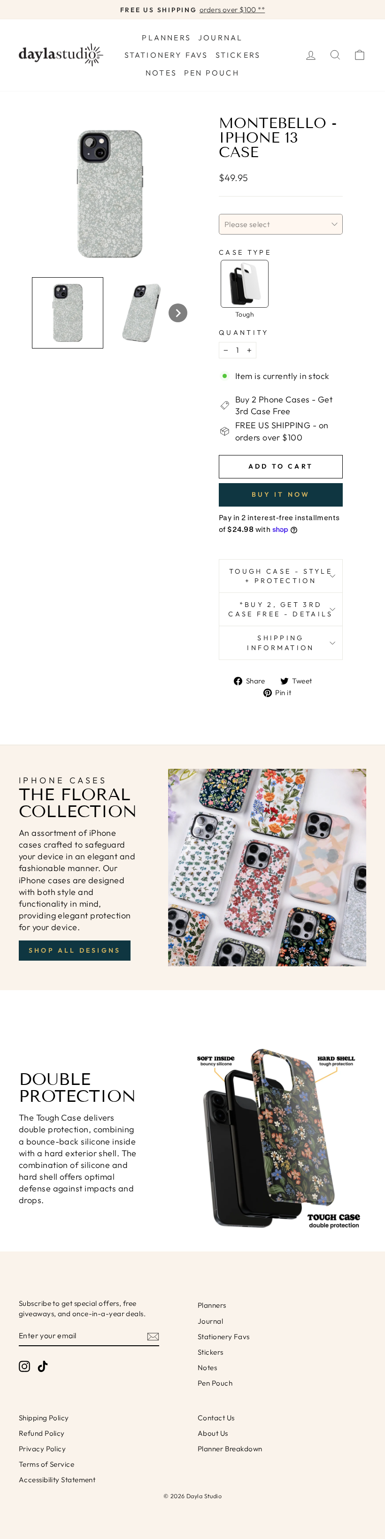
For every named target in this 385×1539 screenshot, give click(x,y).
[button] (67, 313)
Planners (166, 37)
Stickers (238, 55)
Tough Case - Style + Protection (280, 576)
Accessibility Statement (57, 1479)
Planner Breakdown (230, 1448)
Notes (161, 72)
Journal (220, 37)
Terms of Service (46, 1464)
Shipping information (281, 643)
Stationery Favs (166, 55)
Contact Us (216, 1417)
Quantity (244, 332)
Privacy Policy (42, 1448)
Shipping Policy (44, 1417)
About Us (213, 1433)
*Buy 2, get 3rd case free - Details (280, 609)
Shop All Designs (75, 950)
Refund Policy (42, 1433)
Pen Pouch (211, 72)
